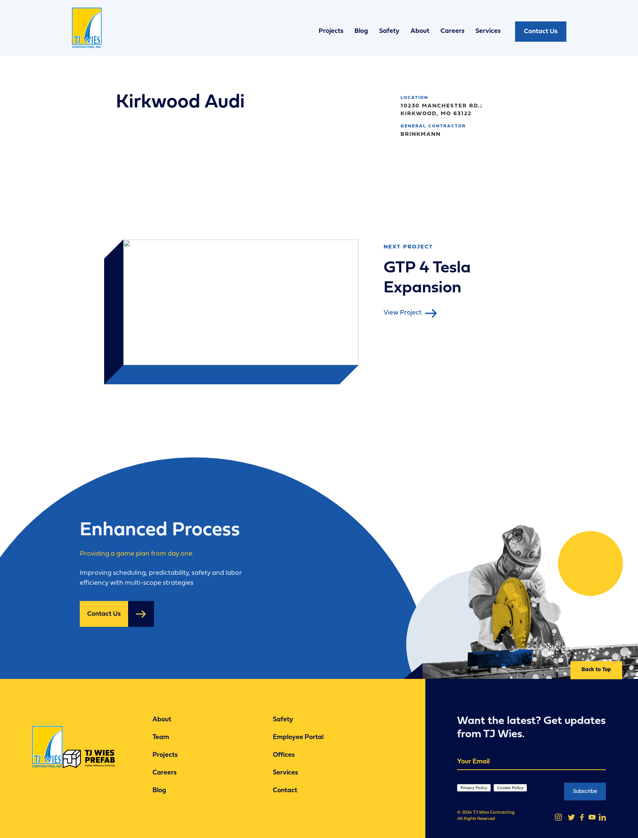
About (420, 31)
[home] (90, 31)
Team (160, 738)
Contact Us (541, 31)
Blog (361, 31)
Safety (389, 31)
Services (488, 31)
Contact (285, 791)
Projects (331, 31)
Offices (284, 755)
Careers (452, 31)
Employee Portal (298, 738)
